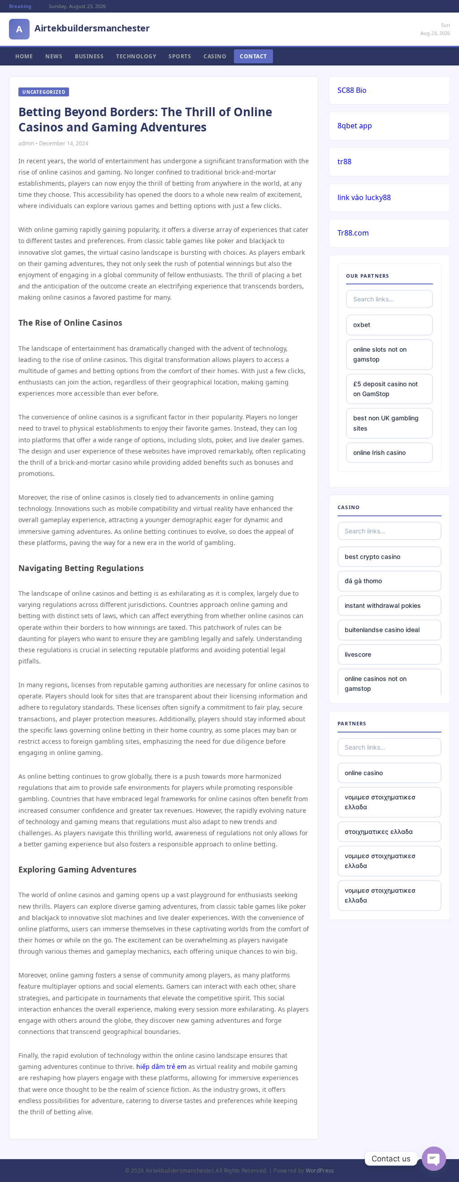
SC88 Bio (352, 90)
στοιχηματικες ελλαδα (379, 831)
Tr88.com (353, 233)
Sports (180, 56)
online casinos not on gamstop (376, 683)
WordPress (320, 1170)
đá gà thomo (363, 580)
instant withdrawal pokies (383, 605)
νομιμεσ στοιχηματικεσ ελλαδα (380, 802)
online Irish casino (379, 452)
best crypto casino (372, 556)
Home (24, 56)
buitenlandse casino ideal (382, 629)
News (53, 56)
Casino (215, 56)
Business (89, 56)
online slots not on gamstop (380, 354)
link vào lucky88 (364, 197)
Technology (136, 56)
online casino (364, 772)
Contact (253, 56)
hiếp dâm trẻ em (161, 1066)
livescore (358, 654)
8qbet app (355, 126)
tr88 (344, 161)
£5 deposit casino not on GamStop (385, 388)
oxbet (361, 324)
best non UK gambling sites (386, 423)
